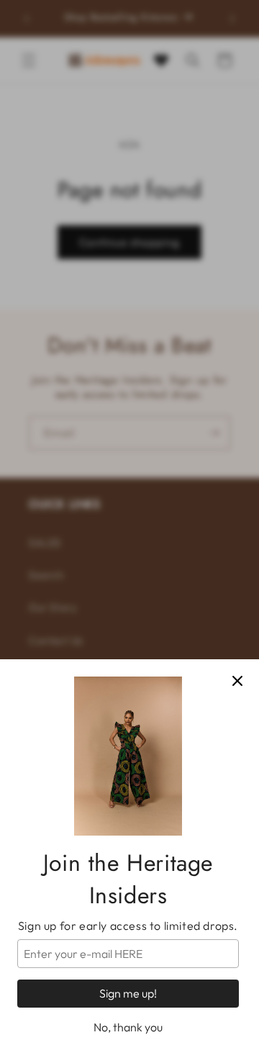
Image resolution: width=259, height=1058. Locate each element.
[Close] (237, 681)
